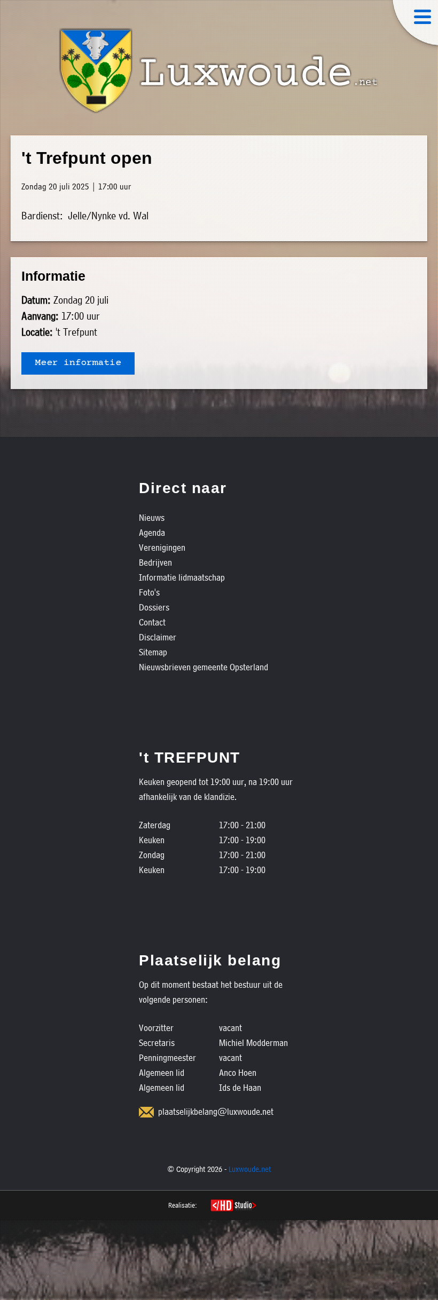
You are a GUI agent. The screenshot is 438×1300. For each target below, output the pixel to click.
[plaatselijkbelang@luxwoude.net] (146, 1112)
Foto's (149, 592)
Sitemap (153, 651)
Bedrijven (155, 562)
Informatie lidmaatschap (182, 577)
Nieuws (152, 517)
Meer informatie (78, 363)
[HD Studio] (233, 1206)
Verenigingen (162, 547)
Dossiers (154, 607)
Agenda (152, 532)
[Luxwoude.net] (219, 71)
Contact (152, 622)
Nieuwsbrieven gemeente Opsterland (203, 666)
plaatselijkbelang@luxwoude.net (215, 1111)
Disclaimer (157, 637)
